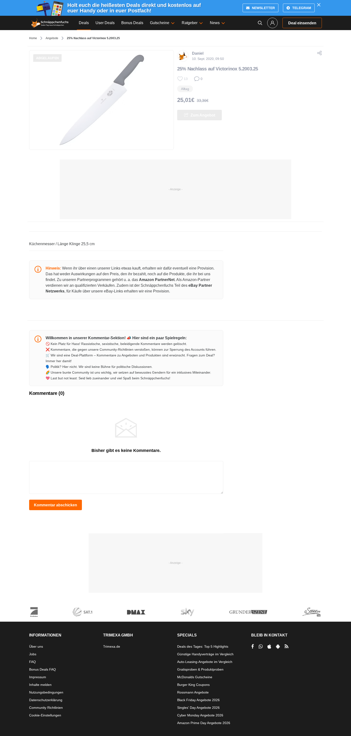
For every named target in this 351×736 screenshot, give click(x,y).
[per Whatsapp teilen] (261, 646)
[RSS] (286, 646)
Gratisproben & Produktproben (200, 669)
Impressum (37, 677)
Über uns (36, 646)
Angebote (52, 38)
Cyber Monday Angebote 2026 (200, 715)
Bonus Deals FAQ (42, 669)
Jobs (32, 654)
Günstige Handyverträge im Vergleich (205, 654)
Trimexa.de (111, 646)
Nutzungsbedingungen (46, 692)
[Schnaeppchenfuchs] (50, 23)
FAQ (32, 662)
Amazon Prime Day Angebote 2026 (203, 723)
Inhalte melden (40, 685)
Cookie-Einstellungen (45, 715)
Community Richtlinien (46, 708)
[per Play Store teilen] (278, 646)
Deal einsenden (302, 23)
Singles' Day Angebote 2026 (198, 708)
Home (33, 38)
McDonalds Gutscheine (194, 677)
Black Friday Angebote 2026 (198, 700)
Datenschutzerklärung (45, 700)
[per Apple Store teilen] (269, 646)
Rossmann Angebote (193, 692)
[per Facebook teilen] (252, 646)
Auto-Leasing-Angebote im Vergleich (204, 662)
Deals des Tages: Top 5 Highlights (202, 646)
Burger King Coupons (193, 685)
